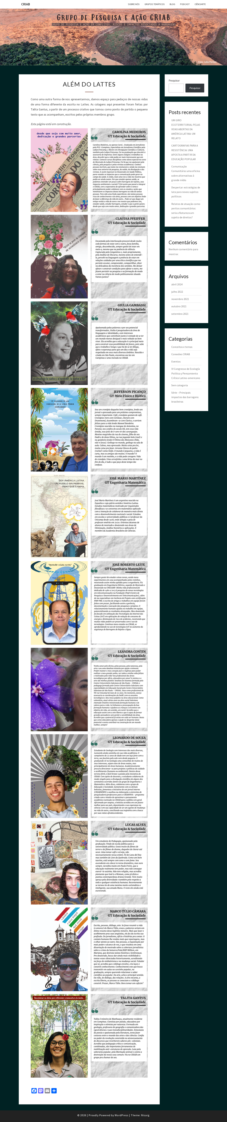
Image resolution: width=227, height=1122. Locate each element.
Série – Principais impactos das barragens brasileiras (185, 397)
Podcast (185, 4)
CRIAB (25, 4)
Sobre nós (134, 4)
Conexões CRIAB (180, 354)
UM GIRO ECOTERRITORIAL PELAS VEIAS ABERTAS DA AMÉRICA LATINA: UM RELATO (185, 129)
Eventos (176, 361)
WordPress (121, 1115)
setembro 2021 (179, 313)
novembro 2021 (180, 299)
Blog (172, 4)
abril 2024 (176, 284)
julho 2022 (177, 291)
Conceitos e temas (181, 347)
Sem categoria (179, 385)
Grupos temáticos (155, 4)
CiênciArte (200, 4)
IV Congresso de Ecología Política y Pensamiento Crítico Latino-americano (185, 373)
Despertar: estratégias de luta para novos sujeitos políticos (185, 192)
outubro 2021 (178, 306)
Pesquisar (174, 80)
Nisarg (145, 1115)
